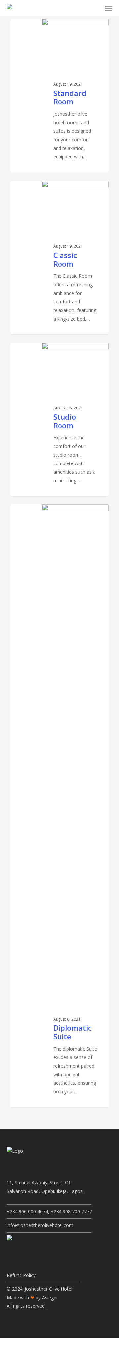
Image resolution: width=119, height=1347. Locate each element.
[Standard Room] (59, 95)
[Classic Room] (59, 257)
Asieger (50, 1297)
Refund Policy (21, 1275)
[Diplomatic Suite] (59, 805)
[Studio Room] (59, 419)
